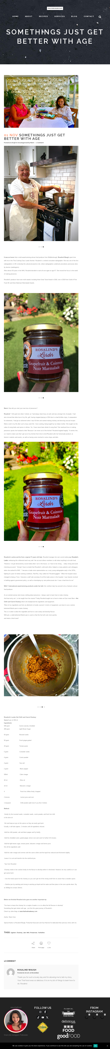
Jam (24, 932)
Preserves (33, 932)
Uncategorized (23, 142)
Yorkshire (41, 932)
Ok (95, 1046)
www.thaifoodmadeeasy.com (29, 911)
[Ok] (107, 1046)
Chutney (19, 932)
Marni (32, 142)
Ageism (13, 932)
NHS (28, 932)
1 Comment (40, 142)
